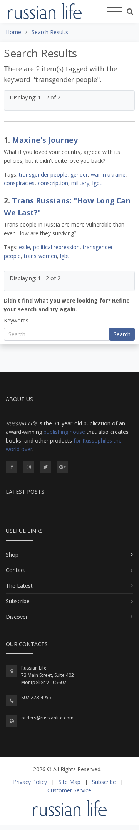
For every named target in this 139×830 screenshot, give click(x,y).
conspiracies (19, 183)
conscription (53, 183)
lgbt (97, 183)
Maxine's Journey (45, 140)
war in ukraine (108, 174)
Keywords (16, 320)
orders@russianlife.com (47, 717)
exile (24, 247)
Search (122, 334)
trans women (40, 256)
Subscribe (18, 601)
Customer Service (69, 790)
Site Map (69, 781)
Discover (17, 616)
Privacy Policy (30, 781)
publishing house (64, 431)
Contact (15, 570)
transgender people (43, 174)
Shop (12, 554)
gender (79, 174)
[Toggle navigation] (114, 11)
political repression (56, 247)
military (80, 183)
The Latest (19, 585)
